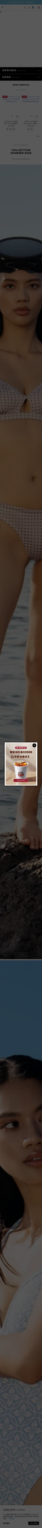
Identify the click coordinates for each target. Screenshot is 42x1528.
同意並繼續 (34, 1523)
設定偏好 (6, 1523)
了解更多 (11, 1518)
